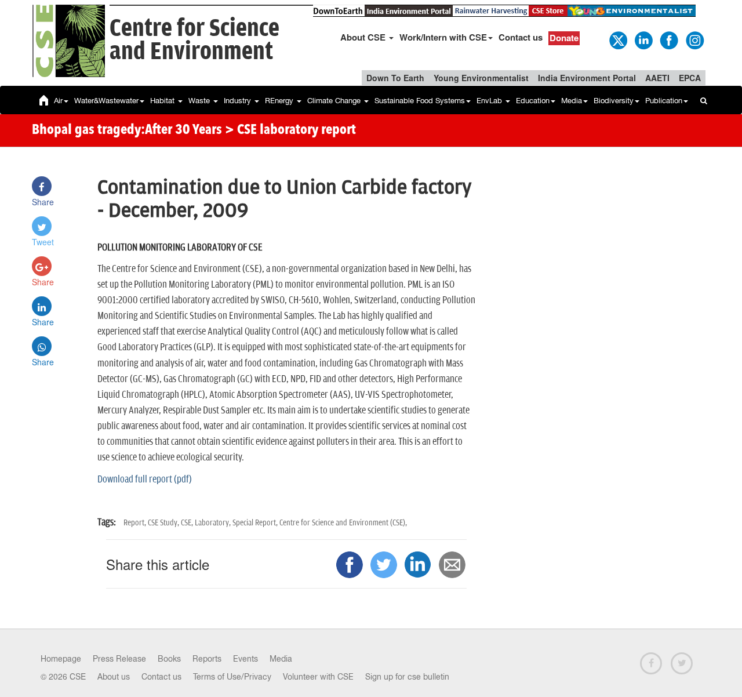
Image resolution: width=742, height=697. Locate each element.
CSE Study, (164, 523)
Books (169, 658)
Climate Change (335, 100)
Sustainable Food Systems (419, 100)
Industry (238, 100)
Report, (135, 523)
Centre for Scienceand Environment (194, 40)
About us (113, 676)
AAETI (657, 78)
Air (58, 100)
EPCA (690, 78)
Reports (206, 658)
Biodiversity (614, 100)
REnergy (280, 100)
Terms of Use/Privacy (232, 676)
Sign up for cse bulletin (407, 676)
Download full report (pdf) (144, 479)
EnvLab (490, 100)
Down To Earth (395, 78)
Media (571, 100)
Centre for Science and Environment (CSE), (343, 523)
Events (245, 658)
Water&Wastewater (106, 100)
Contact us (521, 37)
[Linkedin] (643, 39)
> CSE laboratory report (290, 130)
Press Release (119, 658)
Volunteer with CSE (318, 676)
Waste (200, 100)
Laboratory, (213, 523)
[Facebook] (668, 39)
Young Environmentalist (481, 78)
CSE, (188, 523)
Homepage (61, 658)
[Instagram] (694, 39)
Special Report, (255, 523)
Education (533, 100)
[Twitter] (617, 39)
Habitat (163, 100)
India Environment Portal (587, 78)
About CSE (364, 37)
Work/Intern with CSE (443, 37)
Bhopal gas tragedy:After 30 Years (127, 130)
